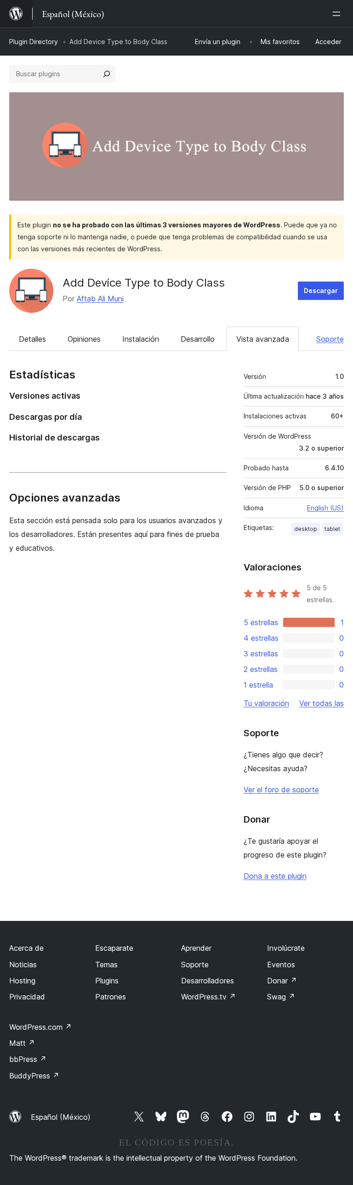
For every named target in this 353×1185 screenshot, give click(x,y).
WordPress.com (40, 1027)
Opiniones (84, 339)
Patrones (110, 996)
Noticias (23, 964)
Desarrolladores (207, 980)
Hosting (22, 980)
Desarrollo (198, 339)
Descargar (321, 290)
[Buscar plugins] (106, 74)
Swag (281, 996)
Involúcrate (286, 948)
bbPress (27, 1059)
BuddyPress (34, 1075)
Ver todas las (321, 703)
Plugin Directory (33, 41)
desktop (305, 528)
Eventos (281, 964)
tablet (332, 528)
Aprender (196, 948)
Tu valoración (266, 703)
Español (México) (61, 1117)
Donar (282, 980)
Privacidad (27, 996)
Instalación (140, 339)
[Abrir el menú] (338, 14)
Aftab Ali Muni (100, 298)
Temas (106, 964)
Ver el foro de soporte (281, 789)
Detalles (32, 339)
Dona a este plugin (275, 875)
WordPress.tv (208, 996)
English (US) (325, 508)
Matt (22, 1043)
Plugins (107, 980)
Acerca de (26, 948)
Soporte (330, 339)
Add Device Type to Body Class (144, 282)
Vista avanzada (262, 339)
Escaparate (114, 948)
